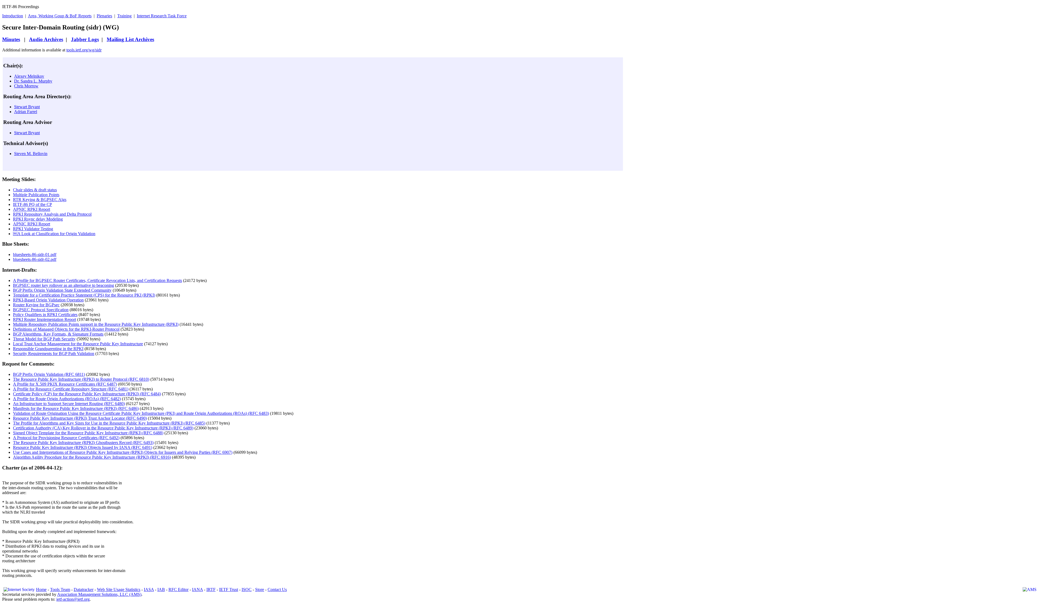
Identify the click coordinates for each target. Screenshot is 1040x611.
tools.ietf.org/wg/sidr (84, 50)
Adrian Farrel (25, 111)
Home (41, 589)
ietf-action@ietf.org (73, 599)
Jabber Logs (85, 39)
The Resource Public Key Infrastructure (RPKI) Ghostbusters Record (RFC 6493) (83, 442)
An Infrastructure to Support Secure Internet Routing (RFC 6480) (69, 403)
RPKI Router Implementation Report (44, 319)
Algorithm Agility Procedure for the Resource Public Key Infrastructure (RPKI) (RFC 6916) (92, 457)
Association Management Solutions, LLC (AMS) (99, 594)
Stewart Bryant (27, 106)
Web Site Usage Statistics (118, 589)
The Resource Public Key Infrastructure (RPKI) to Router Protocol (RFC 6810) (81, 379)
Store (259, 589)
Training (124, 16)
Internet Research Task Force (162, 16)
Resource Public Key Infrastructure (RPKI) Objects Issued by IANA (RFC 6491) (82, 447)
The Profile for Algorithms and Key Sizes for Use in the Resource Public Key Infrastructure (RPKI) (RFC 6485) (109, 423)
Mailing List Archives (130, 39)
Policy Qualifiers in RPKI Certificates (45, 314)
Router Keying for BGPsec (36, 305)
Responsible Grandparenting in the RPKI (48, 348)
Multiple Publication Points (36, 194)
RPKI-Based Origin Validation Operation (48, 300)
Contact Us (277, 589)
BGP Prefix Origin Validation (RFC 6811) (49, 374)
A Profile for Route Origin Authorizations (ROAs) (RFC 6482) (67, 398)
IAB (161, 589)
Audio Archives (46, 39)
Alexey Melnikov (29, 76)
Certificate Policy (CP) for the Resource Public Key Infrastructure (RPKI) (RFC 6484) (87, 394)
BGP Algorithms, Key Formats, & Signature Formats (58, 334)
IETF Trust (228, 589)
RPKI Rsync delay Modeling (38, 219)
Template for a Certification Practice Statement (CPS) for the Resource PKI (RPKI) (84, 295)
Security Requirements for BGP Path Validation (53, 353)
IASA (149, 589)
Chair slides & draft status (35, 190)
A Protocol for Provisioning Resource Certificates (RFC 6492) (66, 437)
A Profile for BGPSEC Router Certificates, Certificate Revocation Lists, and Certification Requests (97, 280)
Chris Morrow (26, 86)
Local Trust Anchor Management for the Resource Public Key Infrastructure (78, 343)
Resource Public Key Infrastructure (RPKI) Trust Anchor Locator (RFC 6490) (80, 418)
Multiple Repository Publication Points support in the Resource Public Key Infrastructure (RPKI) (95, 324)
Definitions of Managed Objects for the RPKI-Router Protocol (66, 329)
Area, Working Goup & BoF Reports (60, 16)
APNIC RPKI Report (31, 209)
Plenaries (104, 16)
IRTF (211, 589)
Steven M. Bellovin (30, 153)
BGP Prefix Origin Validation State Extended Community (62, 290)
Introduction (12, 16)
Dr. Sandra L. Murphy (33, 81)
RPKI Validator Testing (33, 228)
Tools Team (60, 589)
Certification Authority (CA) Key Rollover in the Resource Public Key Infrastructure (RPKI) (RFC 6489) (103, 428)
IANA (197, 589)
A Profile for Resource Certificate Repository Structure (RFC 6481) (70, 389)
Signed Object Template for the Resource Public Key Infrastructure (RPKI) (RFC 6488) (88, 433)
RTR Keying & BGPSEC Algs (39, 199)
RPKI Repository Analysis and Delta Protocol (52, 214)
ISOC (247, 589)
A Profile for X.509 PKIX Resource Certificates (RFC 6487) (65, 384)
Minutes (11, 39)
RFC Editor (178, 589)
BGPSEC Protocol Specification (41, 309)
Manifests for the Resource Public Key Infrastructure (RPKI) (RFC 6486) (76, 408)
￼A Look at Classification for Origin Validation (54, 233)
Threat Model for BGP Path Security (44, 339)
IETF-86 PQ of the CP (32, 204)
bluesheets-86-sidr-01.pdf (34, 254)
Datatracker (83, 589)
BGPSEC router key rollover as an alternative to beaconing (63, 285)
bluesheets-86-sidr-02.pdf (34, 259)
